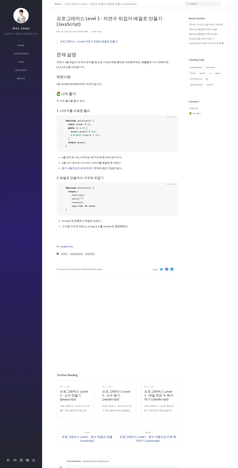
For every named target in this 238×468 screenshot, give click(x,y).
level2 (193, 73)
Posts (58, 4)
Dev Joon (21, 28)
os (210, 73)
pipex (218, 73)
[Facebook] (167, 269)
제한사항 (193, 108)
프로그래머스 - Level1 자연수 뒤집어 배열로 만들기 (89, 41)
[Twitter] (162, 269)
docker (210, 84)
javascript (90, 254)
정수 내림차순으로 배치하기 (78, 168)
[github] (15, 460)
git (207, 78)
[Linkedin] (172, 269)
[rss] (34, 460)
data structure (196, 84)
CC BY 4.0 (85, 269)
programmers (67, 246)
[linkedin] (21, 460)
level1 (64, 254)
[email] (27, 460)
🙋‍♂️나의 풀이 (195, 113)
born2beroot (196, 78)
